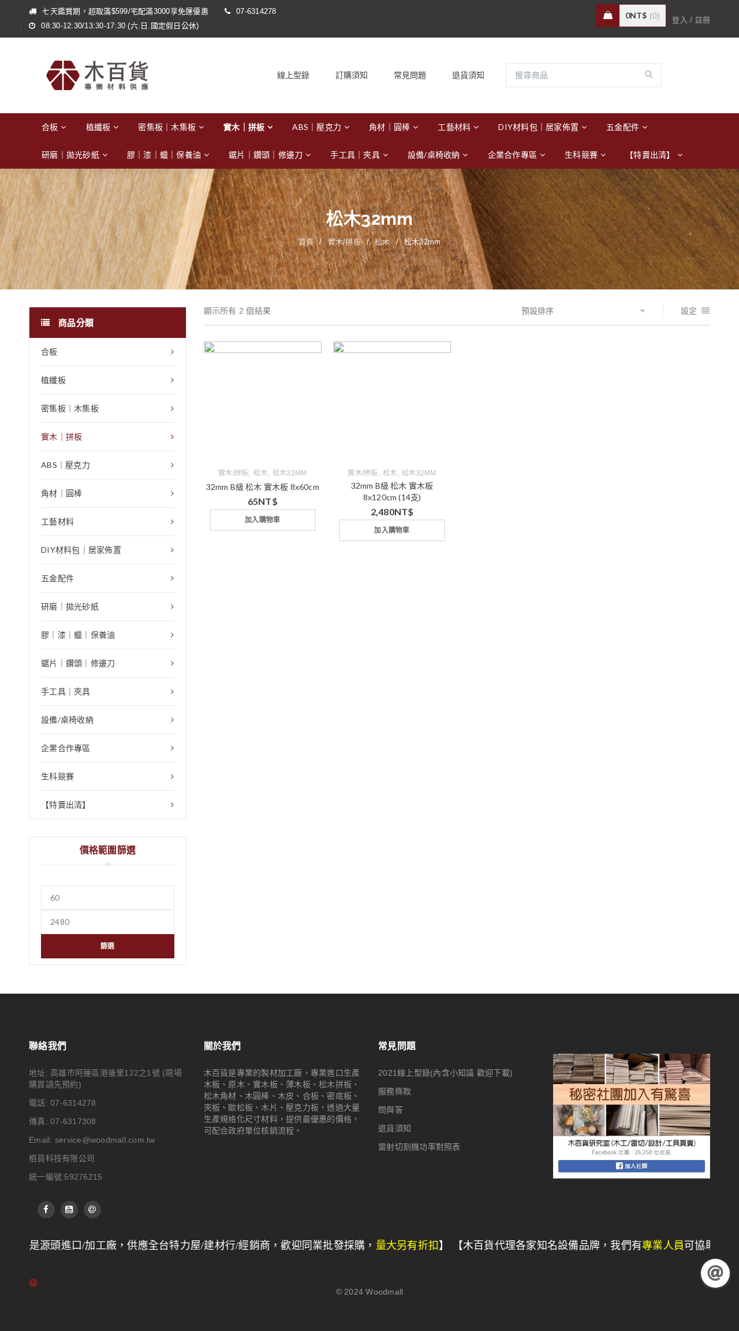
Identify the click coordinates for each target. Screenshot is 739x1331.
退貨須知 (394, 1128)
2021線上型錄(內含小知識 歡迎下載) (445, 1072)
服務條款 (394, 1091)
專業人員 (583, 1245)
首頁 (306, 241)
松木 (382, 241)
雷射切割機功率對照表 (419, 1146)
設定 (689, 310)
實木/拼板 (344, 241)
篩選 (107, 946)
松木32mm (290, 473)
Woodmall (384, 1291)
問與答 (390, 1109)
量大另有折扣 (327, 1245)
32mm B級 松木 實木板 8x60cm (262, 487)
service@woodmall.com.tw (105, 1139)
